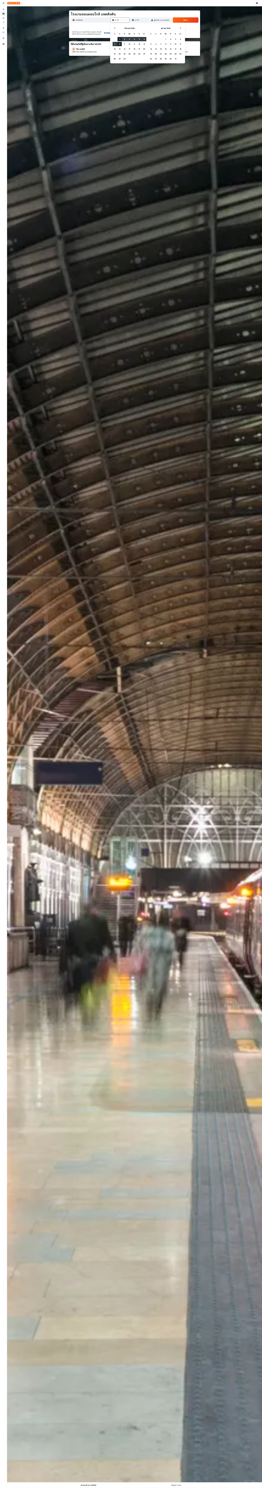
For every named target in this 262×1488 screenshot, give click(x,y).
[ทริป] (3, 38)
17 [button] (129, 49)
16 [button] (124, 49)
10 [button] (129, 44)
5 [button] (139, 39)
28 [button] (115, 59)
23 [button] (124, 54)
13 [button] (144, 44)
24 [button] (129, 54)
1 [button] (119, 39)
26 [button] (139, 54)
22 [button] (120, 54)
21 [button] (115, 54)
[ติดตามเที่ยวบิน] (3, 32)
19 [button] (139, 49)
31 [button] (175, 59)
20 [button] (144, 49)
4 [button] (134, 39)
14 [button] (115, 49)
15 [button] (119, 49)
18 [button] (134, 49)
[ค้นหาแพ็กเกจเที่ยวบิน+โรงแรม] (3, 22)
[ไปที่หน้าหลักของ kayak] (13, 3)
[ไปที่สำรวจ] (3, 28)
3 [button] (129, 39)
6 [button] (144, 39)
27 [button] (144, 54)
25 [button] (134, 54)
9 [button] (124, 44)
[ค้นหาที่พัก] (3, 14)
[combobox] (92, 20)
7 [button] (114, 44)
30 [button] (125, 59)
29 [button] (120, 59)
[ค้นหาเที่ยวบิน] (3, 9)
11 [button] (134, 44)
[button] (3, 3)
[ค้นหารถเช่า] (3, 18)
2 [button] (124, 39)
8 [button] (119, 44)
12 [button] (139, 44)
